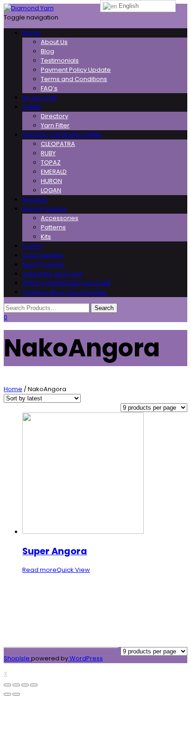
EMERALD (54, 171)
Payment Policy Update (76, 69)
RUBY (48, 153)
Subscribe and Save (52, 273)
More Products (44, 208)
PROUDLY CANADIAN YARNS (62, 134)
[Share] (16, 685)
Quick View (73, 569)
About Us (54, 42)
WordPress (85, 658)
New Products (43, 264)
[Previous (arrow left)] (7, 694)
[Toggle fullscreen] (25, 685)
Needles (35, 199)
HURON (51, 181)
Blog (47, 51)
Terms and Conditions (74, 79)
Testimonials (60, 60)
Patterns (53, 227)
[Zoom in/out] (34, 685)
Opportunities (43, 255)
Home (31, 32)
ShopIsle (17, 658)
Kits (46, 236)
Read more (39, 569)
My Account (39, 97)
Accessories (59, 218)
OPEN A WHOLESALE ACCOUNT (66, 283)
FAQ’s (49, 88)
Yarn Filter (55, 125)
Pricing (32, 245)
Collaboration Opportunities (65, 292)
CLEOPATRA (58, 143)
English (128, 5)
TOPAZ (51, 162)
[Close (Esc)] (7, 685)
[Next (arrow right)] (16, 694)
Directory (54, 116)
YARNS (31, 106)
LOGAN (51, 190)
